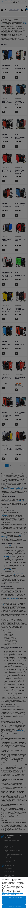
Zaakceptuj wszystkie (14, 906)
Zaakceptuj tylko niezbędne (14, 897)
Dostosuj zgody (14, 902)
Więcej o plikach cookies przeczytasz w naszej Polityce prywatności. (12, 893)
